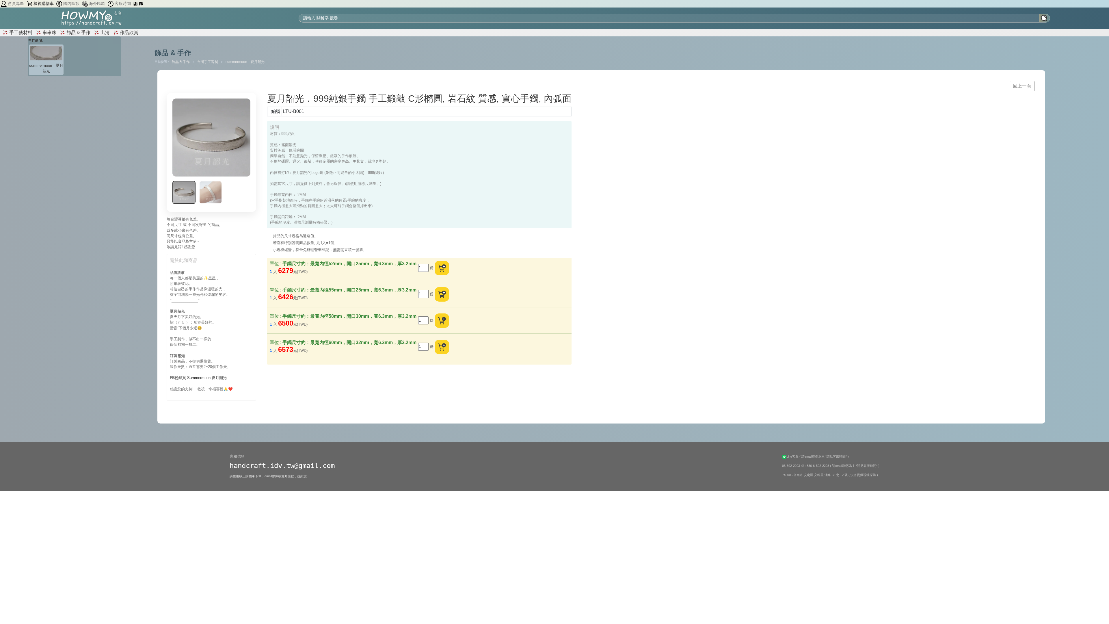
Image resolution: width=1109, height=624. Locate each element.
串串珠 (48, 32)
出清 (104, 32)
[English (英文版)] (141, 3)
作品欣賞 (128, 32)
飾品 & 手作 (77, 32)
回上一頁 (1022, 85)
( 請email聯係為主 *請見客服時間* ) (824, 456)
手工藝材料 (20, 32)
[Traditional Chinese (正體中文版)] (136, 3)
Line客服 (792, 456)
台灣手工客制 (208, 62)
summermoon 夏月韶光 (245, 62)
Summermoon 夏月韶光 (207, 378)
